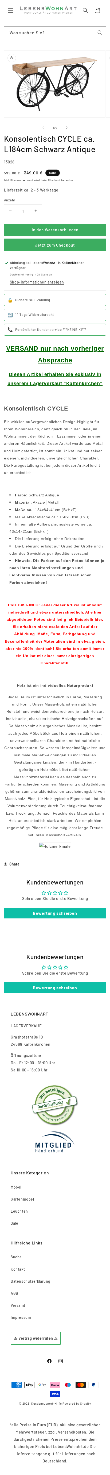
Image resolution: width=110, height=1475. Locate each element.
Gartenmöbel (22, 1199)
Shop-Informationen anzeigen (37, 282)
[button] (11, 10)
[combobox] (55, 33)
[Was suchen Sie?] (100, 33)
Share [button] (14, 864)
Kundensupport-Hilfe (46, 1403)
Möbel (16, 1187)
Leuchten (19, 1211)
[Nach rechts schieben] (67, 127)
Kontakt (18, 1269)
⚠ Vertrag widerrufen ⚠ (36, 1338)
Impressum (21, 1317)
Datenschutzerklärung (30, 1281)
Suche (16, 1257)
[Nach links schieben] (43, 127)
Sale (14, 1223)
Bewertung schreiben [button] (55, 912)
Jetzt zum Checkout (55, 245)
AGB (14, 1293)
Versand (28, 180)
